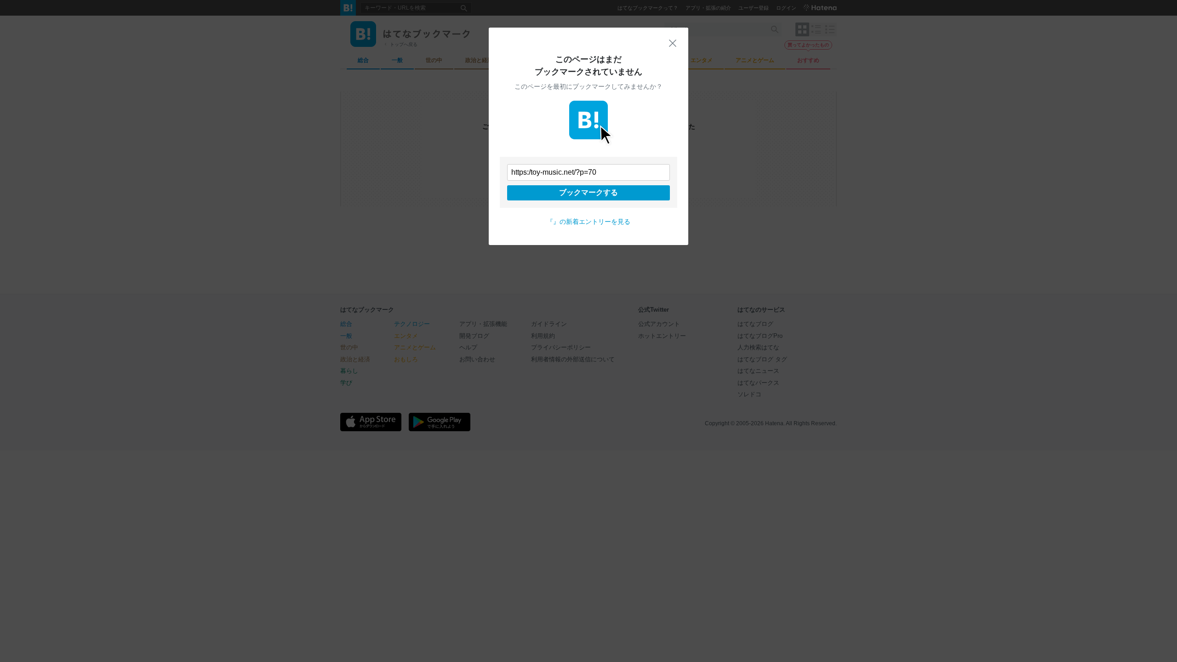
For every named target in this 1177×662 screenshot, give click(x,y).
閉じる (672, 43)
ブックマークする (588, 192)
